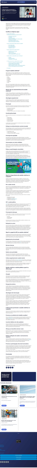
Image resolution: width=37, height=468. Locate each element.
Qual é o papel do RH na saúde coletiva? (13, 49)
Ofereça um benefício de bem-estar (14, 64)
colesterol (29, 339)
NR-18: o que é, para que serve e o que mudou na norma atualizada (8, 421)
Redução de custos (11, 47)
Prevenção (10, 37)
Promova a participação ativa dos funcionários (16, 66)
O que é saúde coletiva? (10, 33)
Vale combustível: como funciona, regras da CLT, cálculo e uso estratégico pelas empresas (27, 397)
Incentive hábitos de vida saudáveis (14, 63)
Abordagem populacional (12, 36)
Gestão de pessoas (4, 418)
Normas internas (11, 52)
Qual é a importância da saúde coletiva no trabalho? (15, 43)
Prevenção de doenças (12, 46)
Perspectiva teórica (11, 58)
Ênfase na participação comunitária (14, 41)
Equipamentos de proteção (13, 51)
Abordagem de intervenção (13, 59)
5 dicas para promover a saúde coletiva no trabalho (15, 61)
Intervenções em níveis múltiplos (13, 40)
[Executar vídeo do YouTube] (18, 166)
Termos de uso (2, 465)
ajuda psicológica (14, 198)
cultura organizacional (19, 259)
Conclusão (8, 68)
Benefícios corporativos (23, 394)
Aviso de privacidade (3, 464)
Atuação (10, 57)
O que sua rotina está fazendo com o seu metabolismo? (9, 397)
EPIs (20, 242)
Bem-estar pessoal (4, 394)
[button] (6, 367)
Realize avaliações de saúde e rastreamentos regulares (17, 65)
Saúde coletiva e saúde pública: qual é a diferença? (15, 55)
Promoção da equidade (12, 39)
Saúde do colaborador (5, 7)
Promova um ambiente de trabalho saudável (15, 62)
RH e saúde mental (11, 45)
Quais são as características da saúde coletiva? (14, 34)
